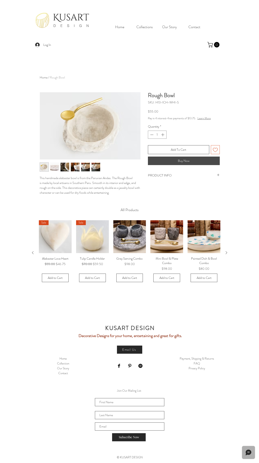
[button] (214, 44)
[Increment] (163, 135)
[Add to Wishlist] (215, 149)
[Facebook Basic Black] (119, 366)
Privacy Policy (197, 368)
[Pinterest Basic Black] (130, 366)
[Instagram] (140, 366)
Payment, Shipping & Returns (197, 358)
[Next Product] (226, 252)
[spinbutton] (157, 135)
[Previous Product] (32, 252)
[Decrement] (151, 135)
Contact (63, 373)
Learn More (204, 118)
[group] (129, 253)
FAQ (197, 363)
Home (44, 77)
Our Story (63, 368)
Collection (63, 363)
